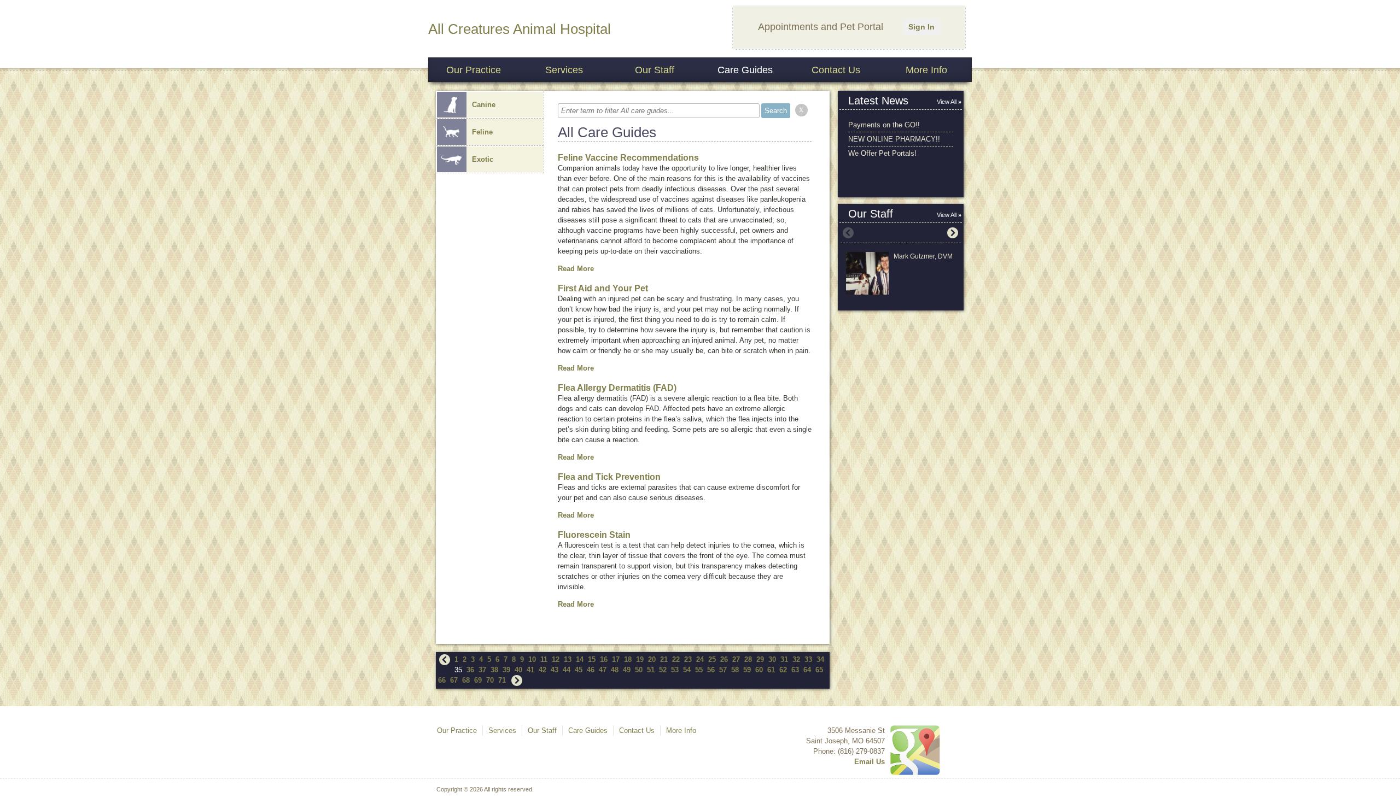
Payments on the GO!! (884, 125)
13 (567, 659)
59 (747, 670)
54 (687, 670)
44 (566, 670)
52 (663, 670)
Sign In (921, 26)
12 (555, 659)
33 (808, 659)
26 (724, 659)
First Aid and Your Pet (603, 288)
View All (946, 101)
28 (748, 659)
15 (592, 659)
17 (616, 659)
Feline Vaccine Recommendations (628, 157)
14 (580, 659)
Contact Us (836, 69)
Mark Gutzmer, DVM (923, 256)
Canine (483, 105)
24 (700, 659)
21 (664, 659)
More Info (926, 69)
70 (490, 680)
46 (590, 670)
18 (628, 659)
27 (736, 659)
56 (711, 670)
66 (442, 680)
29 (760, 659)
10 (532, 659)
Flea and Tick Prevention (609, 477)
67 (454, 680)
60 (759, 670)
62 (783, 670)
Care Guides (745, 69)
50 (639, 670)
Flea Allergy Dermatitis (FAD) (617, 387)
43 (554, 670)
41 (530, 670)
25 (712, 659)
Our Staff (654, 69)
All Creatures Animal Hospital (519, 29)
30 (772, 659)
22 (676, 659)
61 (771, 670)
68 (466, 680)
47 (602, 670)
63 (795, 670)
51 (651, 670)
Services (564, 69)
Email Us (869, 762)
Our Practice (473, 69)
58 (735, 670)
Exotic (482, 159)
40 (518, 670)
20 (652, 659)
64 (807, 670)
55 (699, 670)
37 (482, 670)
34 (820, 659)
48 (615, 670)
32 (796, 659)
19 (640, 659)
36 (470, 670)
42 (542, 670)
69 (478, 680)
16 (604, 659)
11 (543, 659)
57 (723, 670)
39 (506, 670)
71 (502, 680)
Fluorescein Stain (594, 534)
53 (675, 670)
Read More (576, 269)
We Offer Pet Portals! (882, 153)
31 (784, 659)
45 (578, 670)
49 (627, 670)
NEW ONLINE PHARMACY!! (894, 139)
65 (819, 670)
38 (494, 670)
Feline (482, 132)
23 (688, 659)
